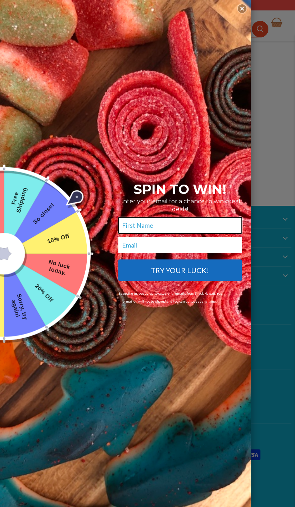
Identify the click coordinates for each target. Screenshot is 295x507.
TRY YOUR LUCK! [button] (180, 270)
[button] (242, 8)
